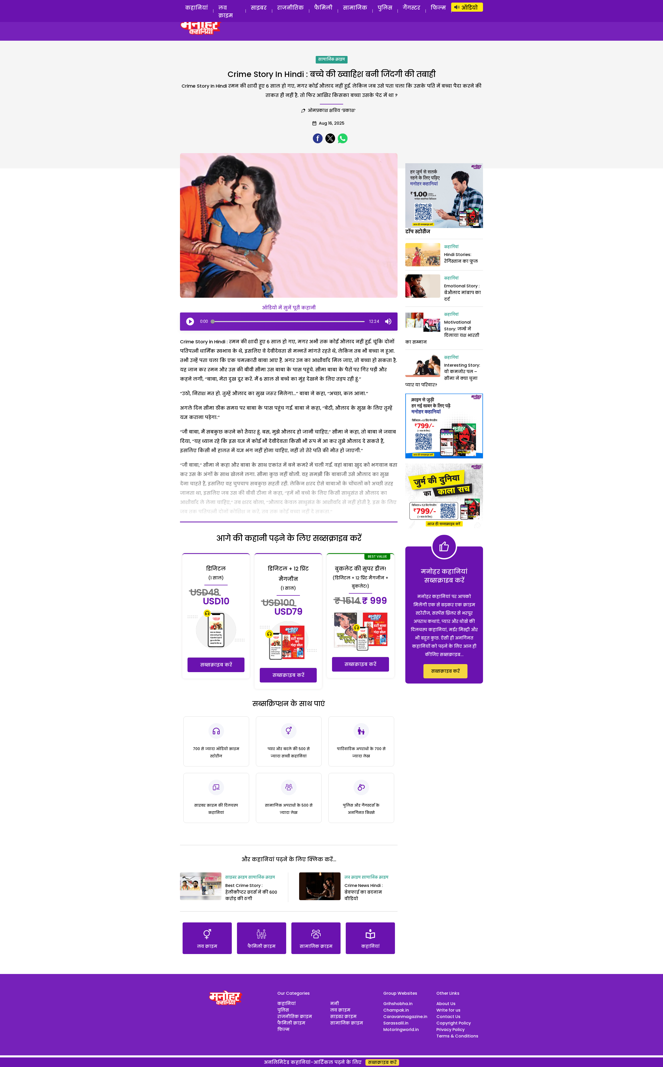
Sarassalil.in (395, 1023)
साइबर (259, 7)
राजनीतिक (290, 7)
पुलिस (385, 7)
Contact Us (448, 1017)
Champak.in (396, 1010)
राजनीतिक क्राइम (294, 1017)
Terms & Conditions (457, 1036)
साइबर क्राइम (236, 877)
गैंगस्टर (411, 7)
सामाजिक (355, 7)
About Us (446, 1004)
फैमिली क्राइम (291, 1023)
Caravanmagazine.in (405, 1017)
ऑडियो (470, 7)
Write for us (448, 1010)
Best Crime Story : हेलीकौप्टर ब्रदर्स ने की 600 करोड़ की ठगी (251, 892)
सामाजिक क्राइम (331, 59)
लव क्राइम (225, 11)
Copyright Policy (453, 1023)
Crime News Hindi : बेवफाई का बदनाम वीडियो (363, 892)
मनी (334, 1004)
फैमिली (323, 7)
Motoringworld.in (401, 1030)
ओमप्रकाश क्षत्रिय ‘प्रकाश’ (332, 110)
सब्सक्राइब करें (216, 664)
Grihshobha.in (398, 1004)
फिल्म (438, 7)
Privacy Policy (450, 1030)
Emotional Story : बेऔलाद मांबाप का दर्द (462, 292)
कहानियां (196, 7)
